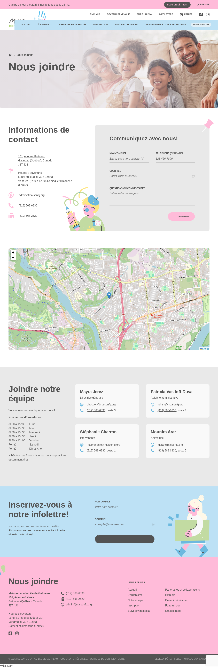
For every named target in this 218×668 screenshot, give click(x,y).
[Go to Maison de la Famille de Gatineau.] (10, 55)
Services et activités (73, 24)
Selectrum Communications (191, 659)
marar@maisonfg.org (170, 444)
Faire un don (144, 14)
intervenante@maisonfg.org (103, 444)
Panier (188, 14)
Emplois (95, 14)
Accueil (26, 24)
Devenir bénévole (118, 14)
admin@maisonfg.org (32, 195)
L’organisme (135, 594)
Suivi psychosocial (126, 24)
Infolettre (166, 14)
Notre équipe (135, 600)
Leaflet (205, 348)
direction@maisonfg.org (101, 404)
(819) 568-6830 (28, 205)
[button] (109, 295)
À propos (44, 24)
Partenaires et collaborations (166, 24)
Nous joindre (201, 24)
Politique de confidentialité (107, 659)
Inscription (100, 24)
